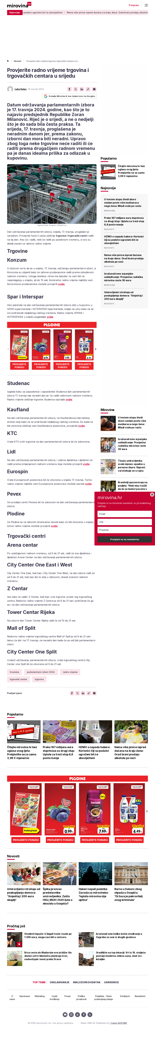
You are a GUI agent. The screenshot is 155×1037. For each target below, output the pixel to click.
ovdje (61, 284)
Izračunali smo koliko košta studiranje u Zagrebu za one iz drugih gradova (119, 935)
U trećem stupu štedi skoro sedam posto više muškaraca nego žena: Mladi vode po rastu (122, 202)
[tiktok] (77, 1014)
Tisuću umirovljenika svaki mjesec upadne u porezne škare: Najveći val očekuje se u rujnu (131, 465)
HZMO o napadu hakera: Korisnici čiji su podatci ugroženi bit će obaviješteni (124, 240)
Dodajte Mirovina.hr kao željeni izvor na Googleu (72, 96)
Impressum (25, 996)
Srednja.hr (125, 996)
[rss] (89, 1014)
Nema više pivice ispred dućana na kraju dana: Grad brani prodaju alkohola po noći (91, 12)
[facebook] (83, 1014)
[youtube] (65, 1014)
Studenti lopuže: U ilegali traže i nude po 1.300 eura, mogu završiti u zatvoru (48, 935)
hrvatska (14, 672)
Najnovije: (14, 12)
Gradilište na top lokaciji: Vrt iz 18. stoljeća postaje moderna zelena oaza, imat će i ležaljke (121, 956)
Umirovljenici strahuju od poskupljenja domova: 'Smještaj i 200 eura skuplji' (123, 295)
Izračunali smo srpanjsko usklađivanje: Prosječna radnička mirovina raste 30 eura (123, 277)
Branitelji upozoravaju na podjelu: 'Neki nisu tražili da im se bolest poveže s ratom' (132, 487)
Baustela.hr (140, 996)
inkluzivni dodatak (87, 982)
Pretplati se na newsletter (124, 539)
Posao (67, 996)
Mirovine (109, 211)
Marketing (40, 996)
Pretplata (134, 5)
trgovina (39, 679)
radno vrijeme (70, 672)
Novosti (17, 61)
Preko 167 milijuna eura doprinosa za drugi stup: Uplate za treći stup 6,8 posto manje (124, 221)
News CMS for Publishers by (104, 1023)
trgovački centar (18, 679)
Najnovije (108, 188)
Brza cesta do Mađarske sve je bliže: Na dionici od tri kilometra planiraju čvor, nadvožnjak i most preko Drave (48, 956)
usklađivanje (59, 982)
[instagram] (71, 1014)
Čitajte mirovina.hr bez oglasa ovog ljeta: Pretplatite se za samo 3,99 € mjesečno (131, 171)
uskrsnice (111, 982)
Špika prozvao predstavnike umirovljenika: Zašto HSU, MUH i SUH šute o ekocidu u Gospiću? (57, 896)
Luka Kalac (21, 89)
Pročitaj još (16, 926)
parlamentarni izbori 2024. (41, 672)
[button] (95, 349)
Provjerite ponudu (19, 366)
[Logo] (19, 5)
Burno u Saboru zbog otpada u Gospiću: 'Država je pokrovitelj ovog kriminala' (128, 894)
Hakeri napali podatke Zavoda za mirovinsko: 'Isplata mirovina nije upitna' (94, 894)
